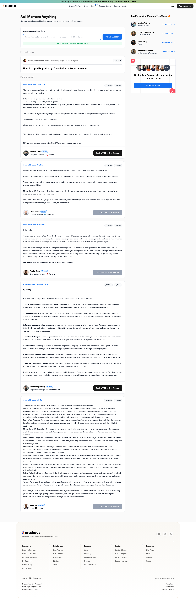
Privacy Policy (170, 584)
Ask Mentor (150, 557)
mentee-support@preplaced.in (164, 578)
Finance (87, 561)
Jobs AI (94, 5)
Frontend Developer (29, 550)
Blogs (86, 6)
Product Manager (121, 550)
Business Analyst (90, 557)
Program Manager (121, 561)
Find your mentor (185, 6)
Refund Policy (169, 587)
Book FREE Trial (167, 24)
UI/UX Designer (120, 554)
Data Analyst (57, 557)
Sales (86, 550)
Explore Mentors (75, 6)
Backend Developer (29, 554)
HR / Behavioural (90, 565)
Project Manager (121, 557)
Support (149, 561)
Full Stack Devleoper (29, 557)
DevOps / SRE (27, 561)
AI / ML (55, 565)
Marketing (87, 554)
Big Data (56, 561)
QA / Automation (28, 568)
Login (173, 6)
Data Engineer (58, 550)
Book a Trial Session (153, 85)
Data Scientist (58, 554)
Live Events (150, 550)
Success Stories (105, 6)
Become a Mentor (120, 6)
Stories (148, 554)
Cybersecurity (27, 565)
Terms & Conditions (168, 589)
